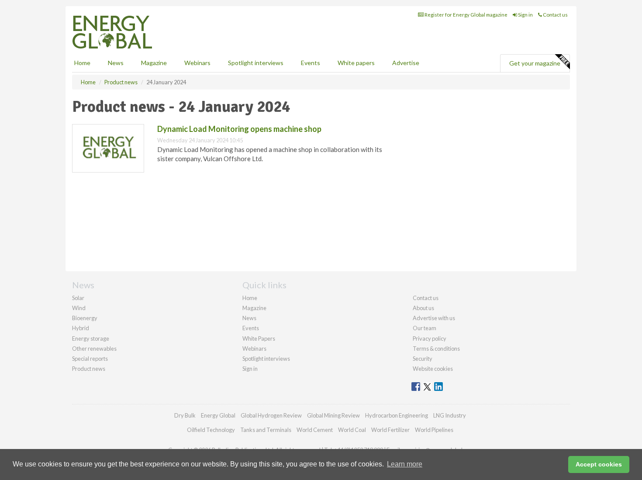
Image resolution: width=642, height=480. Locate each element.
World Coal (352, 429)
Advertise (405, 62)
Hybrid (80, 328)
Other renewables (94, 348)
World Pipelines (434, 429)
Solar (78, 297)
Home (82, 62)
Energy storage (90, 338)
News (249, 317)
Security (422, 358)
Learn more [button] (404, 464)
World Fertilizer (390, 429)
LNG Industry (449, 415)
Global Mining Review (333, 415)
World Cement (315, 429)
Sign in (525, 14)
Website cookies (433, 368)
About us (423, 307)
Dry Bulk (185, 415)
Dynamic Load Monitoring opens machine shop (239, 129)
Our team (424, 328)
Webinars (197, 62)
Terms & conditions (436, 348)
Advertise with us (434, 317)
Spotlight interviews (255, 62)
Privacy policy (429, 338)
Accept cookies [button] (599, 464)
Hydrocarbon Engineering (396, 415)
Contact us (555, 14)
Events (310, 62)
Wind (79, 307)
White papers (356, 62)
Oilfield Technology (211, 429)
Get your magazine (534, 63)
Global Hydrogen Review (271, 415)
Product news (88, 368)
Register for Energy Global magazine (465, 14)
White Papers (258, 338)
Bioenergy (84, 317)
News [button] (116, 62)
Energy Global (218, 415)
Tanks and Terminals (265, 429)
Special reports (90, 358)
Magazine (154, 62)
